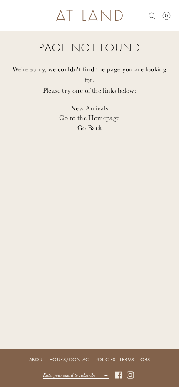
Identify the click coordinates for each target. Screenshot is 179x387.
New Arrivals (89, 108)
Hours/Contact (70, 359)
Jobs (144, 359)
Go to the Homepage (89, 117)
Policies (105, 359)
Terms (126, 359)
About (37, 359)
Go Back (89, 127)
